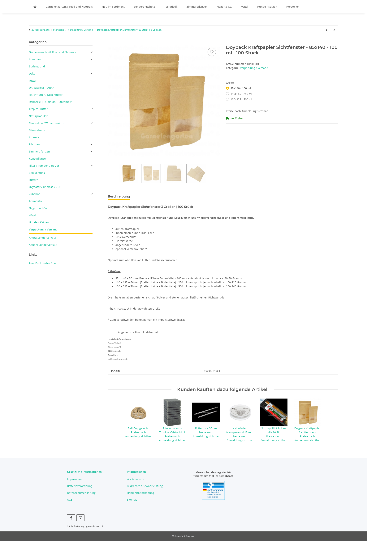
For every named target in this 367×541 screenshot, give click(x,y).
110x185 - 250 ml (241, 94)
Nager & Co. (224, 6)
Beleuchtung (37, 173)
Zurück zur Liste (41, 29)
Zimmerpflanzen (197, 6)
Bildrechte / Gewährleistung (145, 486)
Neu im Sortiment (113, 6)
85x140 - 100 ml (241, 88)
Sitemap (132, 499)
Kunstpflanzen (38, 158)
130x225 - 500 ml (241, 99)
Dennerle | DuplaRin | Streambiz (50, 102)
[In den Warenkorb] (111, 42)
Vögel (244, 6)
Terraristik (170, 6)
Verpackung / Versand (254, 68)
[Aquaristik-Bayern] (35, 6)
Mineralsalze (37, 130)
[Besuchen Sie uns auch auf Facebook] (71, 517)
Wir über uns (135, 479)
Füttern (33, 180)
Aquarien (35, 59)
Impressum (74, 479)
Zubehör (34, 194)
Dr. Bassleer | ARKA (41, 87)
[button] (61, 52)
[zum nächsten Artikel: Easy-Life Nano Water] (334, 30)
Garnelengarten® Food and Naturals (69, 6)
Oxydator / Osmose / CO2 (45, 187)
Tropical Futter (38, 109)
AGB (69, 499)
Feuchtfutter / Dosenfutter (46, 95)
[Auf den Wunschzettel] (212, 52)
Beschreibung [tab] (119, 196)
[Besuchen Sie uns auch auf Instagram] (80, 517)
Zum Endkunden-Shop (43, 263)
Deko (32, 73)
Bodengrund (37, 66)
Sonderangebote (144, 6)
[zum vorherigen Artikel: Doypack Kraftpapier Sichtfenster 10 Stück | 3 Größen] (326, 30)
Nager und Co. (38, 208)
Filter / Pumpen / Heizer (44, 165)
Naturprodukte (38, 116)
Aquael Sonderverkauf (43, 245)
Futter (33, 80)
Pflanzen (34, 144)
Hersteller (292, 6)
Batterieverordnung (79, 486)
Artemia (34, 137)
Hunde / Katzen (267, 6)
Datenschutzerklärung (81, 493)
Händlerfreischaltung (140, 493)
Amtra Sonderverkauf (42, 237)
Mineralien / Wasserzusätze (46, 123)
